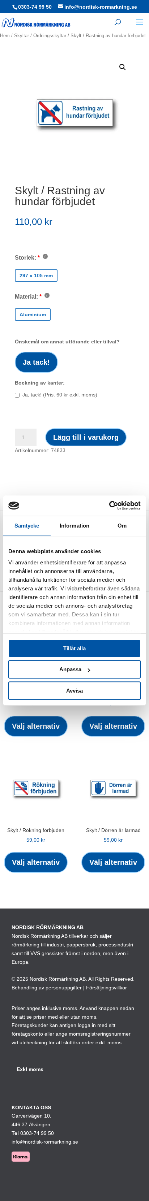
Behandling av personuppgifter (47, 987)
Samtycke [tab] (26, 526)
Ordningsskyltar (49, 35)
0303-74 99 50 (35, 7)
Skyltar (21, 35)
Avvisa (74, 691)
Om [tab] (122, 526)
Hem (5, 35)
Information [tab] (74, 526)
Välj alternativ (36, 726)
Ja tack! (36, 362)
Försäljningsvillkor (106, 987)
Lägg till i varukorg (86, 437)
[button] (122, 67)
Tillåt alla (74, 648)
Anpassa (70, 669)
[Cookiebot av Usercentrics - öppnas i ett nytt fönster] (109, 505)
